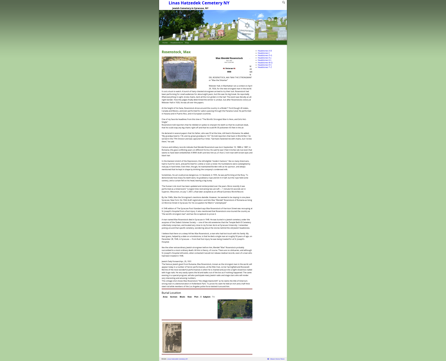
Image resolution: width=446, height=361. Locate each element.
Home (165, 42)
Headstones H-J (264, 58)
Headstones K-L (265, 60)
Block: (182, 297)
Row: (190, 297)
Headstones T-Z (265, 67)
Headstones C (264, 53)
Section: (173, 297)
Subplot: (207, 297)
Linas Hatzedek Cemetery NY (199, 3)
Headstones (175, 42)
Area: (165, 297)
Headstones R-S (265, 65)
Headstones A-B (265, 50)
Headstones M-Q (265, 62)
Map (187, 42)
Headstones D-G (265, 55)
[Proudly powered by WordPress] (268, 359)
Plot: (196, 297)
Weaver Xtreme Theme (277, 359)
